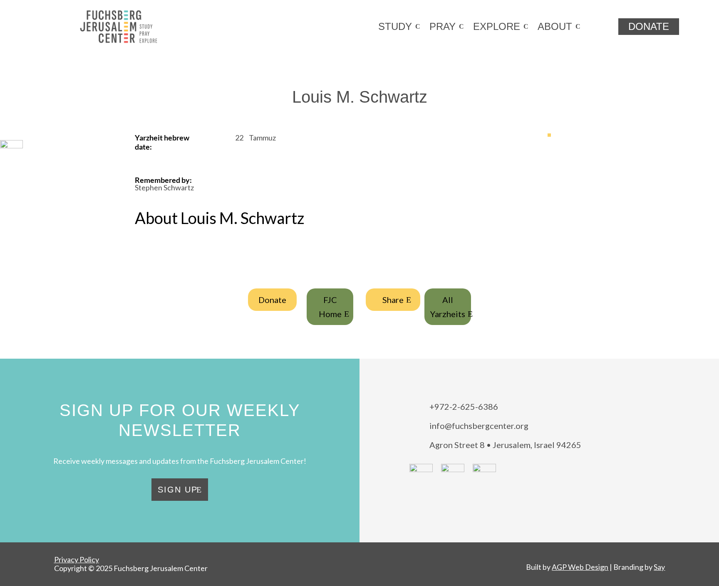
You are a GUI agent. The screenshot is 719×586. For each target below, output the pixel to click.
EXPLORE (496, 26)
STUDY (395, 26)
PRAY (442, 26)
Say (659, 566)
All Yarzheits (447, 307)
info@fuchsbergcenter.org (478, 426)
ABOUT (555, 26)
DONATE (648, 26)
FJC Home (330, 307)
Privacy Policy (76, 559)
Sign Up (178, 489)
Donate (272, 300)
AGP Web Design (580, 566)
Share (393, 300)
